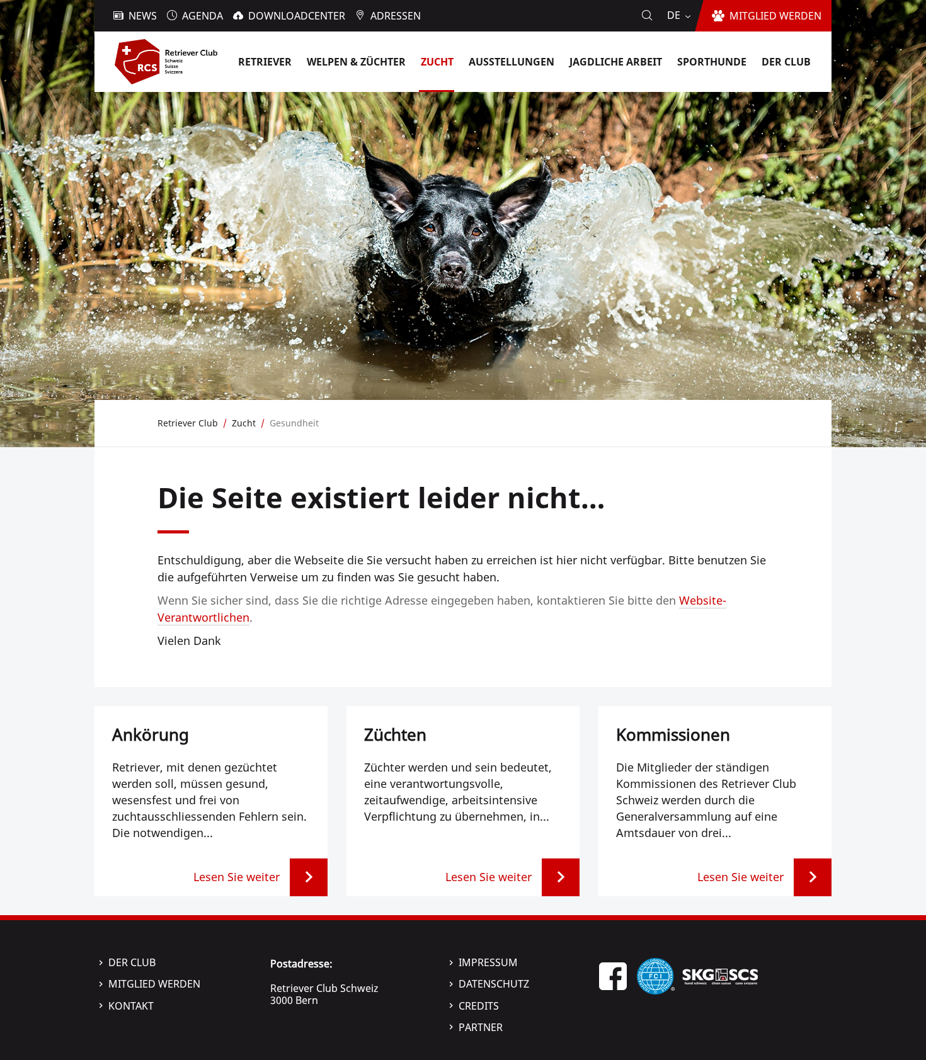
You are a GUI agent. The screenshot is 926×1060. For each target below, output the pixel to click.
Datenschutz (494, 984)
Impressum (488, 962)
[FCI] (656, 975)
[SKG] (720, 975)
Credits (479, 1006)
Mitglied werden (154, 984)
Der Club (132, 962)
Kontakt (131, 1006)
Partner (481, 1027)
